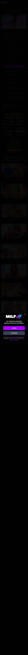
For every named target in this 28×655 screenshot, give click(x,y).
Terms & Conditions (13, 338)
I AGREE (14, 328)
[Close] (25, 314)
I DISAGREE (14, 333)
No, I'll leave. (15, 339)
